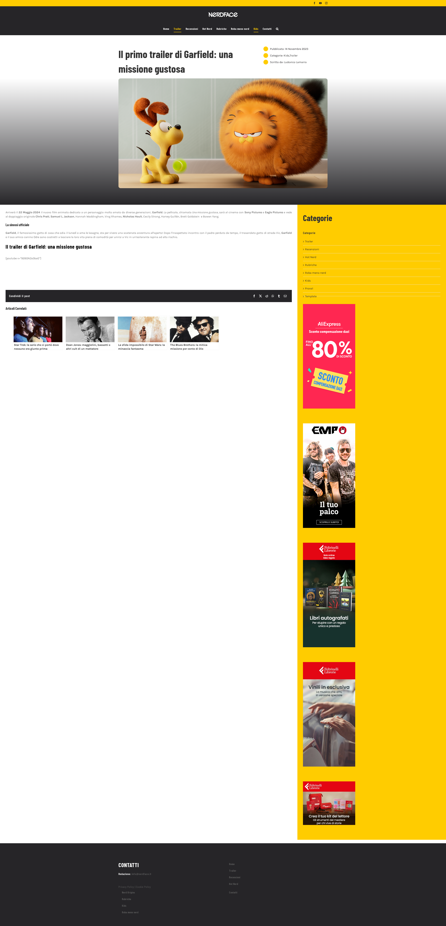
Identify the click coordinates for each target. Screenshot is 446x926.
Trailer (294, 55)
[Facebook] (254, 296)
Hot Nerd (310, 257)
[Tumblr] (279, 296)
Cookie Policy (143, 886)
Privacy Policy (126, 886)
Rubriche (311, 265)
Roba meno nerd (315, 272)
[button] (277, 29)
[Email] (285, 296)
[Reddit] (267, 296)
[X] (260, 296)
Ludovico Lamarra (295, 62)
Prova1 (309, 288)
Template (311, 296)
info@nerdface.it (141, 873)
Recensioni (312, 249)
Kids (286, 55)
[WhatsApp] (273, 296)
